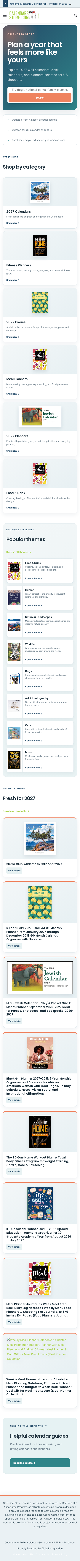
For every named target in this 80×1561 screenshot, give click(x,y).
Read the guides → (24, 1462)
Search (40, 97)
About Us (27, 1554)
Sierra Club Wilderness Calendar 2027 (34, 864)
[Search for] (75, 16)
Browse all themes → (18, 552)
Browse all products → (16, 810)
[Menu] (5, 16)
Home (16, 1554)
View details (14, 870)
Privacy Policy (59, 1554)
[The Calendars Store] (24, 15)
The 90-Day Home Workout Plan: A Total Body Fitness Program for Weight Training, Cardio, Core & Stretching (37, 1161)
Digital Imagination (52, 1548)
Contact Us (42, 1554)
